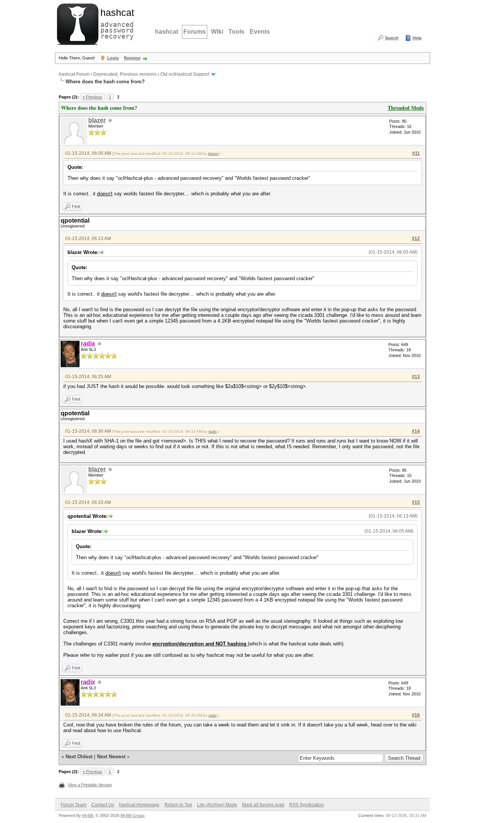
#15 (416, 502)
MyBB (87, 815)
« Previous (92, 97)
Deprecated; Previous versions (124, 74)
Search (392, 38)
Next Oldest (79, 756)
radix (212, 431)
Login (113, 58)
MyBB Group (132, 815)
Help (417, 38)
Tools (236, 31)
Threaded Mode (406, 108)
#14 (416, 431)
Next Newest (111, 756)
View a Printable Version (90, 784)
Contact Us (102, 804)
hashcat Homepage (139, 804)
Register (132, 58)
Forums (194, 31)
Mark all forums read (263, 804)
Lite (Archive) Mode (217, 804)
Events (260, 31)
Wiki (217, 31)
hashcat (166, 31)
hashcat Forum (74, 74)
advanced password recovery (115, 23)
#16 (416, 715)
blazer (97, 120)
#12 (416, 238)
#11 (416, 153)
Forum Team (73, 804)
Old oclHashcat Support (184, 74)
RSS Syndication (306, 804)
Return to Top (178, 804)
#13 (416, 376)
